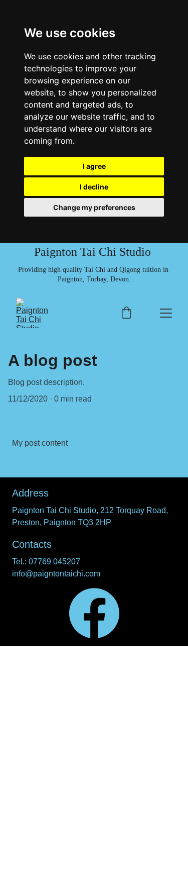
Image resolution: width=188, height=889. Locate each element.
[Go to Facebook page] (94, 613)
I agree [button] (94, 166)
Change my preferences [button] (94, 207)
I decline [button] (94, 186)
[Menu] (166, 313)
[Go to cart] (126, 313)
